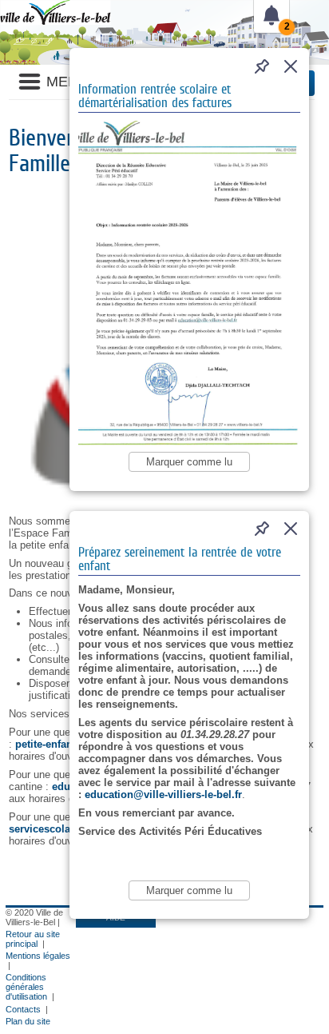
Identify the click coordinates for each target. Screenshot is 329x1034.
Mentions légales (38, 955)
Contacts (23, 1009)
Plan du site (28, 1021)
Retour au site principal (33, 938)
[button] (290, 66)
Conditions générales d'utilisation (26, 986)
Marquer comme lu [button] (189, 462)
